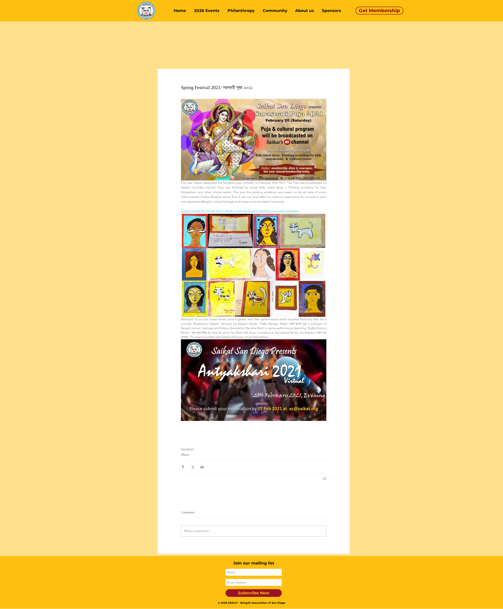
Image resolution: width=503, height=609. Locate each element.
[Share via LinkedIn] (202, 467)
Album (185, 454)
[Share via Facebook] (183, 467)
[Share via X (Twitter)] (192, 467)
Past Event (187, 449)
